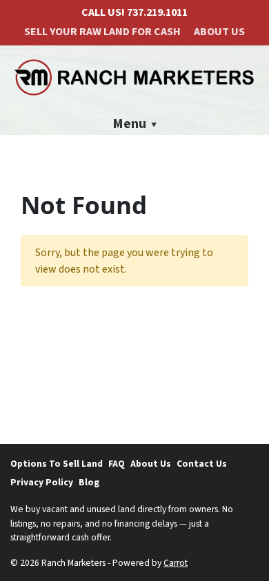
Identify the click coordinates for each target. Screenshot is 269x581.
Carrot (175, 562)
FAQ (116, 463)
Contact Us (202, 463)
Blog (89, 482)
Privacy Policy (41, 482)
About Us (219, 31)
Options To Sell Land (56, 463)
